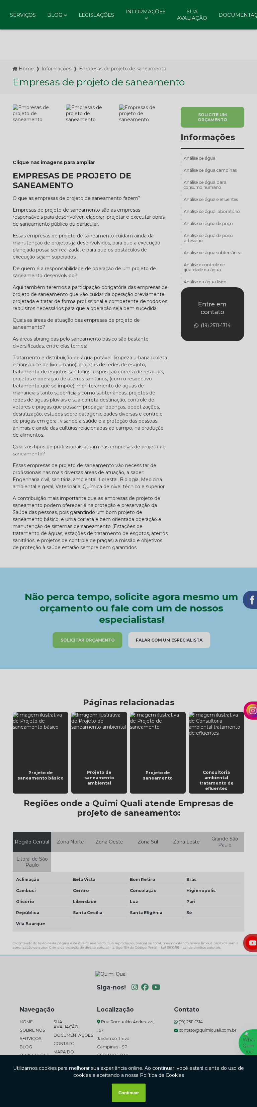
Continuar (128, 1092)
